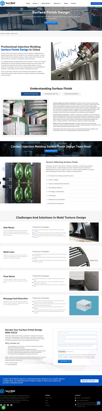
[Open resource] (60, 3)
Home (3, 33)
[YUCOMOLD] (7, 391)
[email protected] (90, 357)
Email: (11, 362)
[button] (31, 94)
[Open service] (38, 3)
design (7, 33)
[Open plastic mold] (50, 3)
